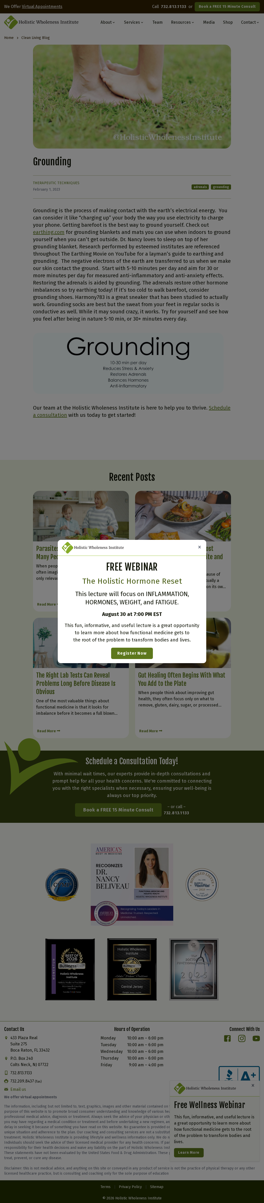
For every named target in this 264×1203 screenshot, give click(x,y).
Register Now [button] (132, 653)
